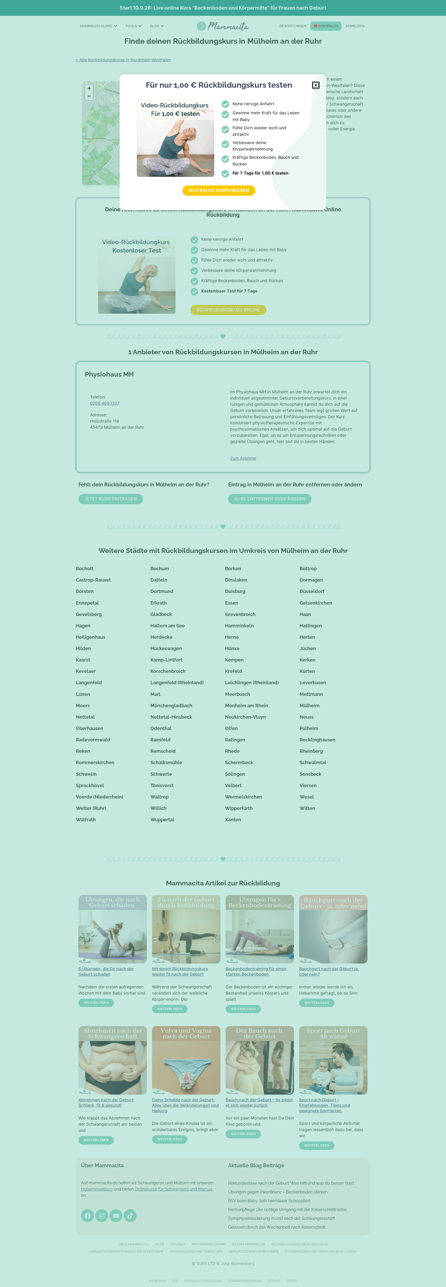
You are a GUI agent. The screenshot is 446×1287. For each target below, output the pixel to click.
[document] (223, 643)
